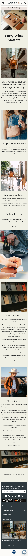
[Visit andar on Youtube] (19, 496)
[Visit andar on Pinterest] (22, 496)
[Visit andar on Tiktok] (16, 496)
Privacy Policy (8, 552)
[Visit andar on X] (13, 496)
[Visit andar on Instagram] (6, 496)
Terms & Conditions (17, 552)
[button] (23, 552)
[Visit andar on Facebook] (9, 496)
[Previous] (1, 8)
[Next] (26, 8)
